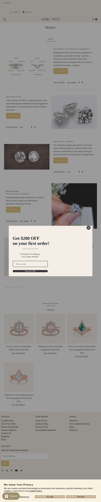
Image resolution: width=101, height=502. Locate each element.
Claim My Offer (30, 271)
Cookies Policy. (35, 491)
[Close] (88, 228)
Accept (49, 497)
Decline (81, 497)
